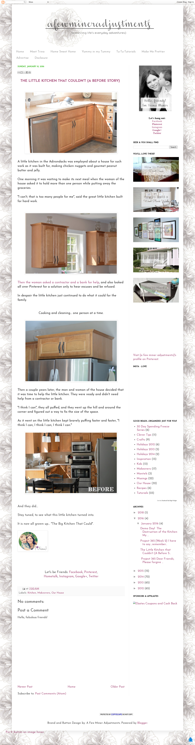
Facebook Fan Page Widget (169, 500)
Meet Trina (37, 51)
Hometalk (51, 576)
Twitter (93, 576)
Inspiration (144, 459)
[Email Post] (23, 589)
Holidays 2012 (146, 444)
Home (20, 51)
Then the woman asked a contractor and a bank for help (58, 282)
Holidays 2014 (146, 454)
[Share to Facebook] (27, 72)
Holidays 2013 (146, 449)
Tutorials (142, 493)
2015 (141, 571)
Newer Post (25, 686)
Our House (58, 593)
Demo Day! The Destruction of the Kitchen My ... (158, 532)
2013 (141, 582)
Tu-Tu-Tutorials (126, 51)
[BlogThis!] (21, 72)
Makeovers (43, 593)
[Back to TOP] (190, 740)
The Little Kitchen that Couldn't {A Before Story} (70, 81)
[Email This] (18, 72)
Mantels (142, 473)
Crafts (141, 439)
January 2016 (150, 523)
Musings (142, 478)
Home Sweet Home (63, 51)
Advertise (22, 58)
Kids (139, 464)
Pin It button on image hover (25, 732)
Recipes (142, 488)
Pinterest (90, 572)
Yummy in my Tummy (96, 51)
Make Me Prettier (153, 51)
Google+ (81, 576)
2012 (141, 588)
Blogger (142, 723)
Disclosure (41, 58)
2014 (141, 576)
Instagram (66, 576)
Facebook (76, 572)
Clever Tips (144, 434)
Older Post (118, 686)
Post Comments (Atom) (50, 693)
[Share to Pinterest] (29, 72)
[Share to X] (24, 72)
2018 (141, 512)
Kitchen (32, 593)
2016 (141, 518)
